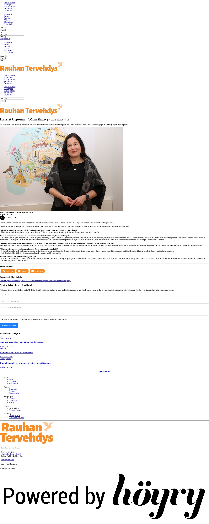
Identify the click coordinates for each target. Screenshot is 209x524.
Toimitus (12, 399)
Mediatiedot (8, 22)
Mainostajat (13, 400)
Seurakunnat (8, 8)
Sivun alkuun (104, 371)
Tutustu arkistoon (15, 410)
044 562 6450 (9, 452)
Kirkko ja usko (9, 6)
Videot (6, 20)
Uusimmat (12, 381)
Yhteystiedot (8, 24)
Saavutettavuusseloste (16, 418)
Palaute (6, 16)
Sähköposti (39, 271)
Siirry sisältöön (5, 39)
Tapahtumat (8, 10)
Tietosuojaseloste (14, 416)
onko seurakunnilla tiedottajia (36, 281)
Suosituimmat (13, 383)
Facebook (10, 271)
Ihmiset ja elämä (9, 3)
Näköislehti (8, 14)
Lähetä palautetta (9, 325)
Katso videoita (14, 393)
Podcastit (7, 18)
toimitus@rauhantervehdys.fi (11, 454)
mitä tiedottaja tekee (19, 281)
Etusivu (11, 379)
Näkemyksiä (8, 5)
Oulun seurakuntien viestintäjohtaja (58, 281)
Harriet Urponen (6, 281)
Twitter (24, 271)
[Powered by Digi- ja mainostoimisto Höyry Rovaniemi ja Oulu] (104, 523)
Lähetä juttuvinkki (7, 460)
